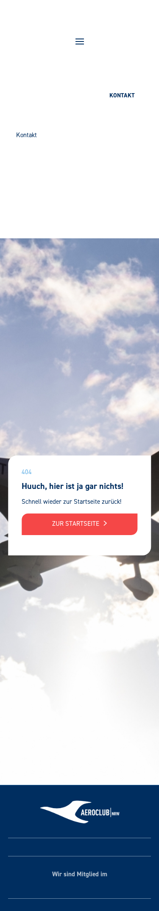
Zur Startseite (76, 523)
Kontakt (122, 95)
